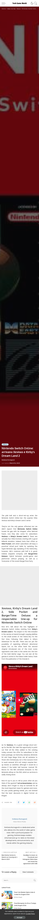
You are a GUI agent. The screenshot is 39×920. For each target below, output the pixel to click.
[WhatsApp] (29, 802)
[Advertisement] (19, 490)
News (5, 444)
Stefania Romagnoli (8, 460)
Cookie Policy (30, 914)
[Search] (35, 3)
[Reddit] (34, 802)
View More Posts (19, 822)
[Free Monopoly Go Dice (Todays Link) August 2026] (7, 906)
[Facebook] (18, 802)
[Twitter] (24, 802)
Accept (19, 917)
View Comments (28, 872)
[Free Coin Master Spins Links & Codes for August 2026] (7, 895)
